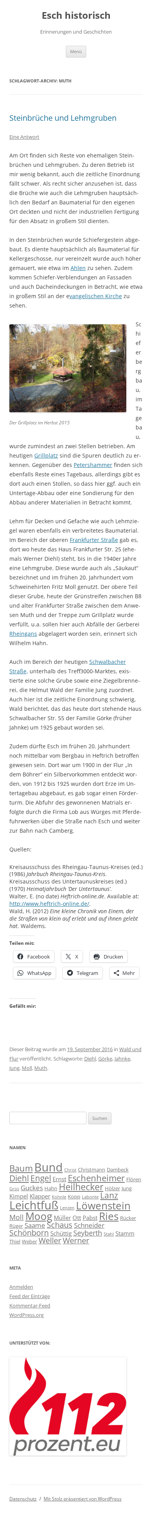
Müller (62, 1217)
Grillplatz (46, 455)
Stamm (124, 1233)
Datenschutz (23, 1498)
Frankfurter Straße (94, 540)
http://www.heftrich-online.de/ (49, 903)
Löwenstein (103, 1206)
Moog (38, 1216)
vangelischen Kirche (95, 296)
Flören (133, 1179)
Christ (70, 1170)
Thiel (14, 1241)
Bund (48, 1167)
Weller (50, 1240)
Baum (21, 1168)
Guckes (32, 1187)
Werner (76, 1240)
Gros (14, 1188)
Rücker (128, 1217)
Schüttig (61, 1233)
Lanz (109, 1195)
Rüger (16, 1225)
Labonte (90, 1197)
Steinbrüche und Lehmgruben (63, 118)
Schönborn (29, 1232)
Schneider (89, 1225)
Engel (40, 1178)
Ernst (59, 1179)
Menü (76, 51)
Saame (35, 1225)
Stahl (109, 1234)
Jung (14, 1067)
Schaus (59, 1225)
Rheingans (23, 633)
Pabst (90, 1217)
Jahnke (122, 1058)
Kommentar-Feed (29, 1305)
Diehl (90, 1058)
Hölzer (112, 1188)
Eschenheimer (96, 1178)
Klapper (40, 1196)
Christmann (91, 1169)
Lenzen (67, 1208)
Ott (76, 1217)
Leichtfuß (33, 1205)
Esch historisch (76, 15)
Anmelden (21, 1286)
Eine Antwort (24, 136)
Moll (27, 1067)
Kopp (74, 1196)
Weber (29, 1241)
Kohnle (59, 1197)
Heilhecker (81, 1186)
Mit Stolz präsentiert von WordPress (83, 1498)
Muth (40, 1067)
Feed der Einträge (29, 1296)
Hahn (50, 1188)
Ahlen (78, 268)
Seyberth (87, 1233)
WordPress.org (26, 1314)
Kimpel (18, 1196)
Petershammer (93, 465)
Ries (108, 1216)
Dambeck (118, 1169)
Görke (105, 1058)
